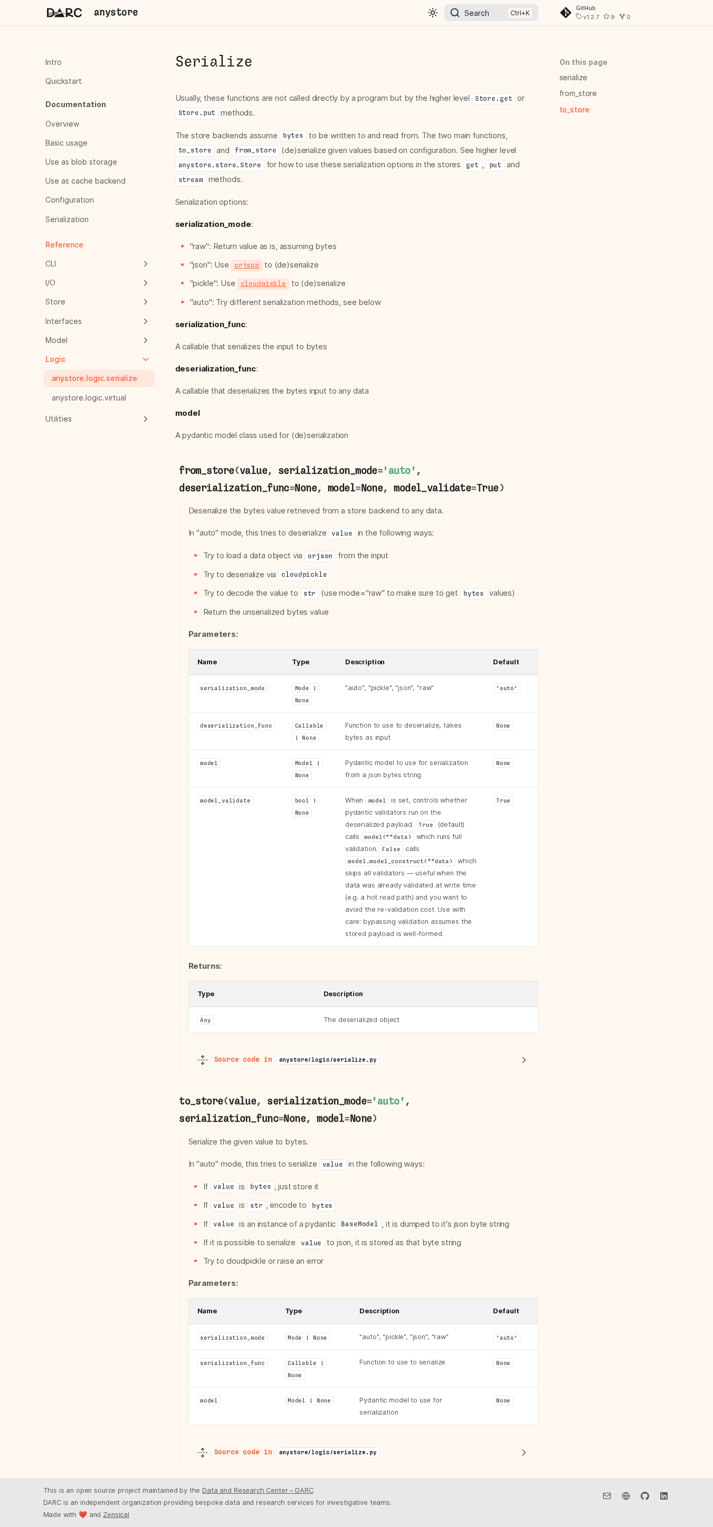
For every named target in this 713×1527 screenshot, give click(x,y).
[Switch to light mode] (432, 12)
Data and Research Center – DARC (257, 1490)
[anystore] (64, 12)
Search (476, 12)
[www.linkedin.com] (663, 1494)
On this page (583, 62)
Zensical (116, 1515)
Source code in (295, 1059)
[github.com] (644, 1494)
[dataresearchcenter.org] (625, 1494)
